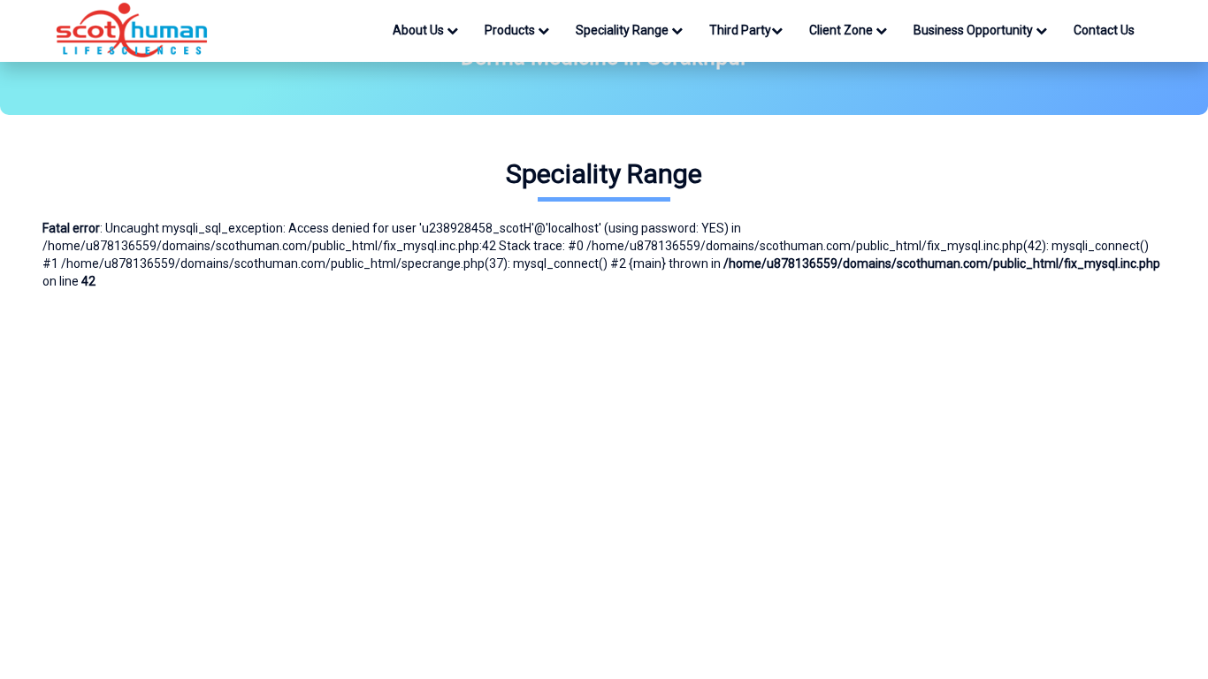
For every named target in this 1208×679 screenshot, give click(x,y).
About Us (420, 30)
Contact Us (1104, 30)
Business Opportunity (975, 30)
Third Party (740, 30)
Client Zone (842, 30)
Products (511, 30)
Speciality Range (623, 30)
